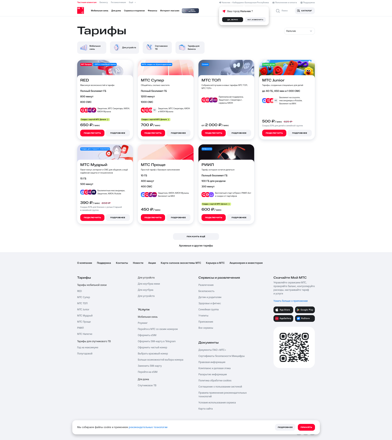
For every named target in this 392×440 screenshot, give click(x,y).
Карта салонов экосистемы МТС (181, 263)
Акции (152, 263)
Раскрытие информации (212, 374)
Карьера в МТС (215, 263)
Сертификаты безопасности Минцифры (221, 356)
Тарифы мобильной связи (92, 285)
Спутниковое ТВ (147, 385)
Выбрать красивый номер (153, 353)
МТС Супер (83, 297)
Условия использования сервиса (217, 402)
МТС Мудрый (84, 316)
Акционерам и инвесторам (246, 263)
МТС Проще (84, 322)
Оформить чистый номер (152, 347)
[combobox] (299, 31)
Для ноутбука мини (149, 284)
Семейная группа (208, 309)
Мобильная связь (148, 317)
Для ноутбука (145, 290)
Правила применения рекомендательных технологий (222, 394)
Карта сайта (205, 409)
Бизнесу (104, 2)
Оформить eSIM (147, 335)
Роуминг (143, 323)
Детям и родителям (209, 297)
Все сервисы (205, 328)
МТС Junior (83, 309)
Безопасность (206, 291)
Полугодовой (84, 353)
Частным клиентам (86, 2)
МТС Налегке (84, 334)
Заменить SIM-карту (150, 366)
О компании (84, 263)
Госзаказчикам (118, 2)
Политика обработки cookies (214, 380)
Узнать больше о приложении (290, 301)
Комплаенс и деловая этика (214, 368)
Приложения (205, 322)
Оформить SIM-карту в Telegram (157, 341)
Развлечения (205, 285)
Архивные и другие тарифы (196, 246)
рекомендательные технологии (148, 427)
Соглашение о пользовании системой (220, 387)
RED (79, 291)
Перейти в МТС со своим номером (158, 329)
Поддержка (104, 263)
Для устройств (146, 278)
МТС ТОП (82, 303)
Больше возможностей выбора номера (160, 360)
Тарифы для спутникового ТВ (94, 341)
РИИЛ (80, 328)
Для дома (143, 379)
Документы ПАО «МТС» (212, 350)
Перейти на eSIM (147, 372)
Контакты (122, 263)
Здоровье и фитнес (209, 303)
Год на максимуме (87, 347)
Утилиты (203, 316)
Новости (138, 263)
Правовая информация (211, 362)
